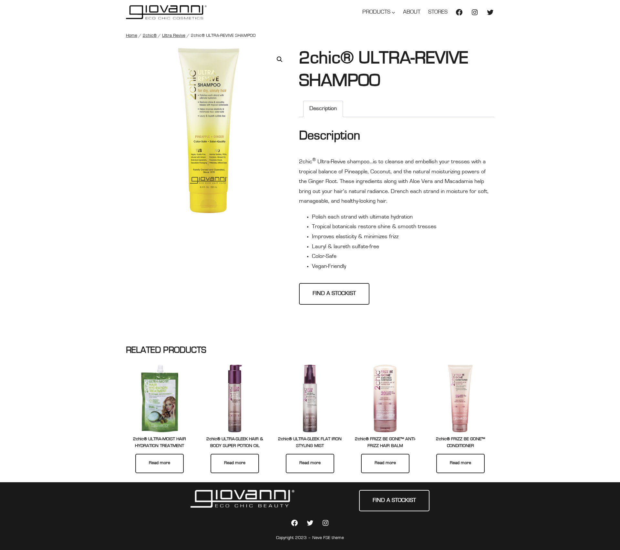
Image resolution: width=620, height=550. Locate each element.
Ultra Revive (173, 36)
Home (131, 36)
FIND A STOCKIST (334, 293)
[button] (279, 59)
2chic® (150, 36)
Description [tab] (323, 108)
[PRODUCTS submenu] (393, 12)
